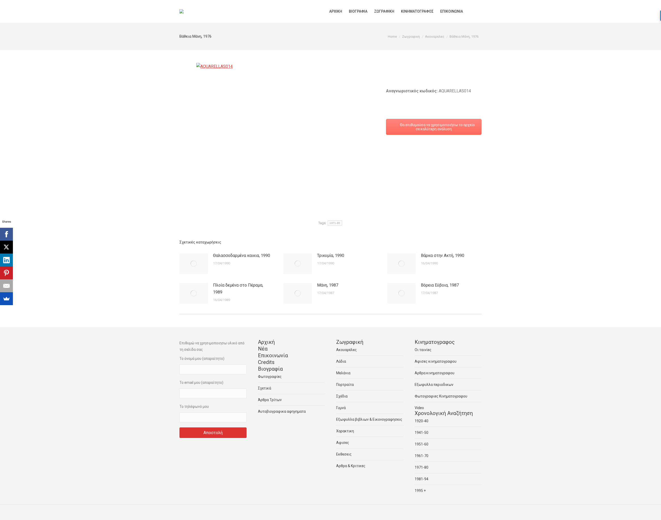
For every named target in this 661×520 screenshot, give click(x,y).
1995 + (420, 491)
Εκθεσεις (344, 454)
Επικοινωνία (273, 355)
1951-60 (421, 444)
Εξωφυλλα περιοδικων (434, 385)
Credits (266, 362)
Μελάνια (343, 373)
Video (419, 408)
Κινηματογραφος (435, 342)
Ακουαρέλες (346, 350)
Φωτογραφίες (270, 377)
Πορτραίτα (345, 385)
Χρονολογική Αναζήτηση (444, 413)
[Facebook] (6, 234)
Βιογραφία (270, 369)
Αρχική (266, 342)
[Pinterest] (6, 272)
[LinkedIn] (6, 260)
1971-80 (334, 223)
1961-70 (421, 456)
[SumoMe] (6, 298)
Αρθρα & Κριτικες (350, 466)
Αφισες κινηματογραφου (436, 361)
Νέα (262, 349)
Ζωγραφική (349, 342)
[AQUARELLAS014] (278, 123)
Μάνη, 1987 (327, 285)
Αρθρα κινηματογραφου (434, 373)
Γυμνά (341, 408)
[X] (6, 247)
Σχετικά (264, 388)
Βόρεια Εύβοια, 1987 (440, 285)
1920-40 (421, 421)
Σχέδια (342, 396)
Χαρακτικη (345, 431)
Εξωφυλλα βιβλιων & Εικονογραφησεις (369, 419)
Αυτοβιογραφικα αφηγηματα (282, 411)
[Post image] (193, 263)
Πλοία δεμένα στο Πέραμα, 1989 (238, 289)
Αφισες (342, 443)
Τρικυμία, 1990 (330, 255)
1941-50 (421, 432)
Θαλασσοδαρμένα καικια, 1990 (241, 255)
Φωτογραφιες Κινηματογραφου (441, 396)
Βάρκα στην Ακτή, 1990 (442, 255)
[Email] (6, 285)
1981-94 (421, 479)
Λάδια (341, 361)
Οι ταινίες (423, 350)
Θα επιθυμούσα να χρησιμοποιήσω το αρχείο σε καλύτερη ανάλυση (437, 127)
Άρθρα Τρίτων (270, 400)
